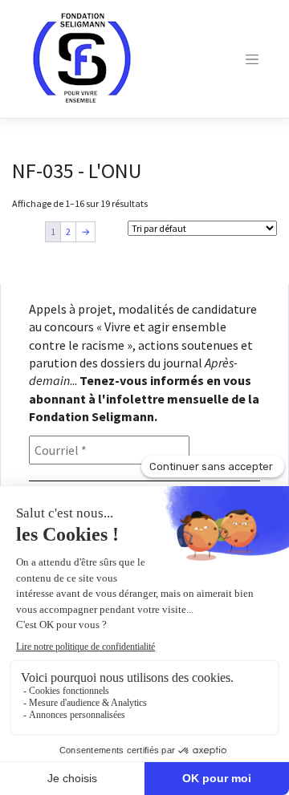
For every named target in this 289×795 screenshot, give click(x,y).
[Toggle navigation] (252, 59)
